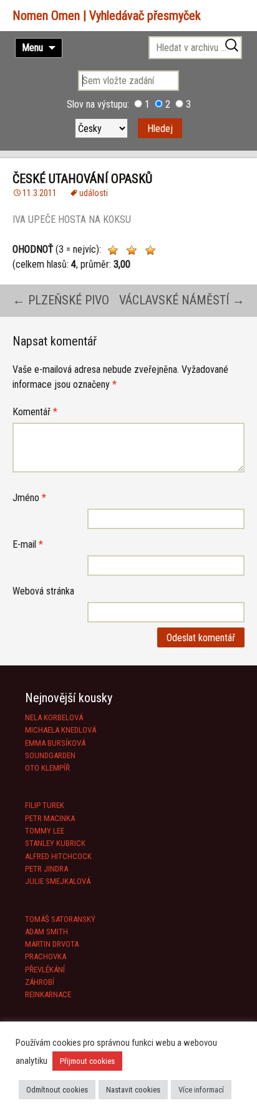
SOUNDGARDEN (50, 755)
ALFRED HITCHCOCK (58, 856)
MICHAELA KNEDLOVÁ (60, 730)
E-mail (27, 544)
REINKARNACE (48, 994)
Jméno (29, 498)
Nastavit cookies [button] (133, 1089)
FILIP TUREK (44, 805)
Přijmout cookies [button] (87, 1061)
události (93, 193)
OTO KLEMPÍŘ (47, 768)
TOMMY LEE (44, 830)
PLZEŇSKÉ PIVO (60, 300)
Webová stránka (43, 591)
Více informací (201, 1089)
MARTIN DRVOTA (52, 944)
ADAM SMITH (46, 931)
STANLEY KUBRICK (55, 843)
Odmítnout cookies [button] (57, 1089)
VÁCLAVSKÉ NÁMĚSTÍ (182, 300)
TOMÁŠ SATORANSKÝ (60, 919)
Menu (32, 48)
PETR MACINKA (50, 818)
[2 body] (131, 250)
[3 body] (150, 250)
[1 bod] (113, 250)
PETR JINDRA (46, 868)
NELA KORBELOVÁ (54, 717)
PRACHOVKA (45, 956)
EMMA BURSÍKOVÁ (55, 743)
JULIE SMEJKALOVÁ (57, 881)
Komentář (34, 412)
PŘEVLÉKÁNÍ (45, 969)
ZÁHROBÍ (39, 982)
